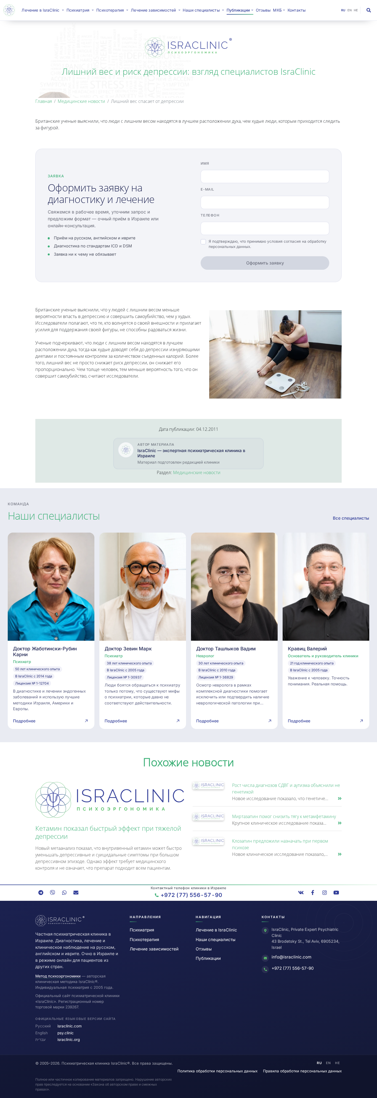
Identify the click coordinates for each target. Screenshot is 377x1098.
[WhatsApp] (64, 892)
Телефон (210, 215)
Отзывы (263, 10)
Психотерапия (144, 939)
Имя (205, 163)
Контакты (297, 10)
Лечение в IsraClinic (43, 9)
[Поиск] (369, 10)
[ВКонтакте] (301, 892)
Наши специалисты (215, 939)
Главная (43, 101)
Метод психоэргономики (58, 976)
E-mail (207, 189)
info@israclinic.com (291, 957)
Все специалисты (351, 518)
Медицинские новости (81, 101)
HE (356, 10)
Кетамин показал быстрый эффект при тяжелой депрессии (108, 832)
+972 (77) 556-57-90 (293, 968)
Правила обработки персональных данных (302, 1071)
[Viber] (52, 892)
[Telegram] (40, 892)
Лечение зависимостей (154, 949)
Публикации (208, 958)
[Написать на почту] (75, 892)
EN (349, 10)
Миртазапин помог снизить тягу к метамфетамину (284, 816)
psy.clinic (65, 1033)
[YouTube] (336, 892)
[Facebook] (312, 892)
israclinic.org (68, 1039)
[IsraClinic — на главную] (10, 10)
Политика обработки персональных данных (217, 1071)
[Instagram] (324, 892)
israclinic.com (69, 1026)
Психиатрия (142, 930)
